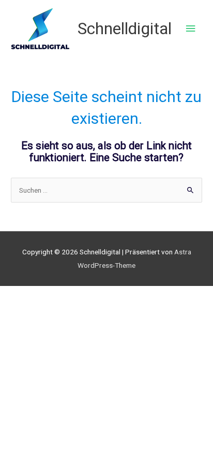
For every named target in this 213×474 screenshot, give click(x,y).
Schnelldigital (125, 28)
